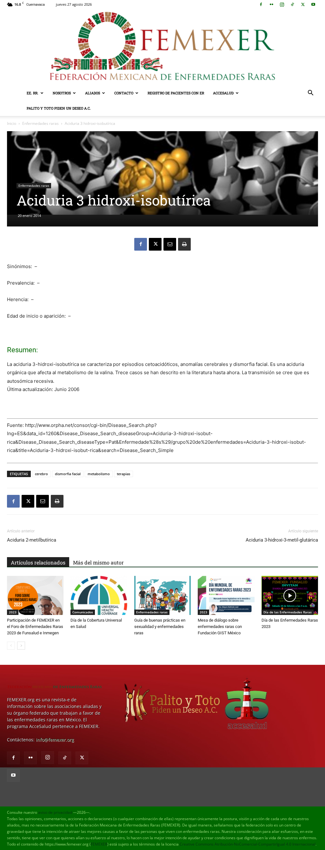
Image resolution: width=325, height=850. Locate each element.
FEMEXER (99, 844)
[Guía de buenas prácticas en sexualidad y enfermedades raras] (162, 595)
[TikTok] (292, 4)
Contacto (123, 93)
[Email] (169, 244)
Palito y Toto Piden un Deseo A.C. (59, 108)
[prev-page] (11, 646)
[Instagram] (282, 4)
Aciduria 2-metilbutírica (31, 540)
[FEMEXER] (162, 47)
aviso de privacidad (55, 812)
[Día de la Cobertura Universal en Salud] (98, 595)
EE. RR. (32, 93)
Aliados (92, 93)
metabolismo (99, 473)
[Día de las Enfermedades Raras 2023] (290, 595)
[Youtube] (313, 4)
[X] (303, 4)
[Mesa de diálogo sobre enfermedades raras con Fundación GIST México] (226, 595)
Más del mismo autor (98, 562)
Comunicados (82, 612)
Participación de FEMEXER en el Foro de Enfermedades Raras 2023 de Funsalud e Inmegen (35, 626)
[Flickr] (271, 4)
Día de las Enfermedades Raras (287, 612)
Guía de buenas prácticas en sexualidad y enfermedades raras (159, 626)
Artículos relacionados (38, 562)
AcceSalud (223, 93)
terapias (123, 473)
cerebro (41, 473)
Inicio (11, 123)
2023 (13, 612)
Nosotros (62, 93)
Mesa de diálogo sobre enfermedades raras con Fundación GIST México (220, 626)
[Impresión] (184, 244)
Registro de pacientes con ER (176, 93)
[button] (310, 94)
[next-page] (21, 646)
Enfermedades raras (40, 123)
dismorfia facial (68, 473)
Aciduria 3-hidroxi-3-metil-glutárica (282, 540)
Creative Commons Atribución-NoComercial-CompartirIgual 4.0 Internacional (247, 844)
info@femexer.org (55, 740)
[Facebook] (261, 4)
